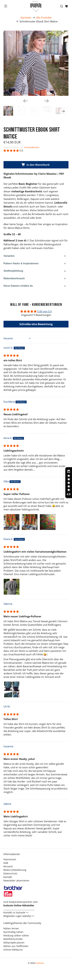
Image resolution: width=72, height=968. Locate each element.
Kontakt (7, 877)
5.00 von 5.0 (44, 311)
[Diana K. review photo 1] (12, 587)
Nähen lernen (11, 928)
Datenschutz (10, 873)
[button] (11, 150)
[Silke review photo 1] (12, 522)
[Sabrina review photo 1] (12, 689)
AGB (5, 862)
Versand (8, 866)
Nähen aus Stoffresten (15, 946)
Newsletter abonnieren (16, 880)
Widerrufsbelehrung (14, 870)
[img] (11, 355)
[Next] (46, 100)
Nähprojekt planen (13, 942)
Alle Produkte (44, 17)
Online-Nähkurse (13, 949)
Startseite (25, 17)
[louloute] (36, 6)
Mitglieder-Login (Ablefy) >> (18, 916)
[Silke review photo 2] (30, 522)
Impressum (9, 859)
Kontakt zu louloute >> (15, 912)
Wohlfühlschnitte (13, 939)
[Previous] (25, 100)
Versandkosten (31, 147)
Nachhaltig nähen (13, 932)
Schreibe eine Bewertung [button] (36, 324)
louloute (39, 963)
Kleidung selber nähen (16, 935)
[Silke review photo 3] (48, 522)
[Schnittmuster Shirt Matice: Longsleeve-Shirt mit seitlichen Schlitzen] (36, 63)
